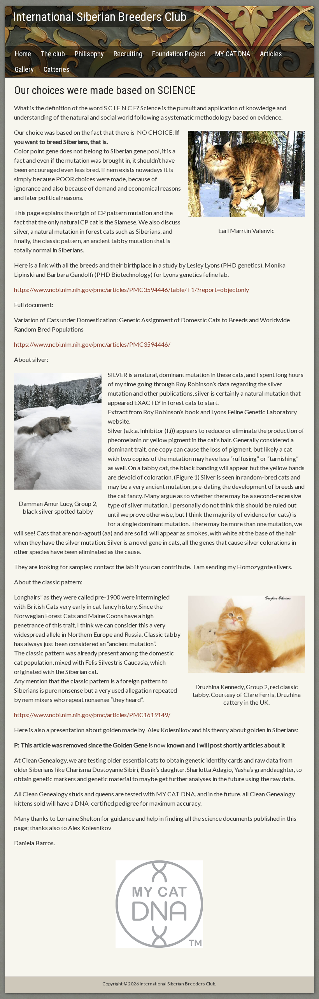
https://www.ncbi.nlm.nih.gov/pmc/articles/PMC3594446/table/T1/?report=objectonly (131, 289)
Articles (271, 54)
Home (23, 54)
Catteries (57, 69)
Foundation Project (178, 54)
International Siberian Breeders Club (99, 16)
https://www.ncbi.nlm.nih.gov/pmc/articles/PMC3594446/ (92, 344)
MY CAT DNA (232, 54)
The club (53, 54)
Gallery (24, 69)
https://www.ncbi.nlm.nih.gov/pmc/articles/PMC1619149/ (92, 714)
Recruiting (128, 54)
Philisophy (89, 54)
